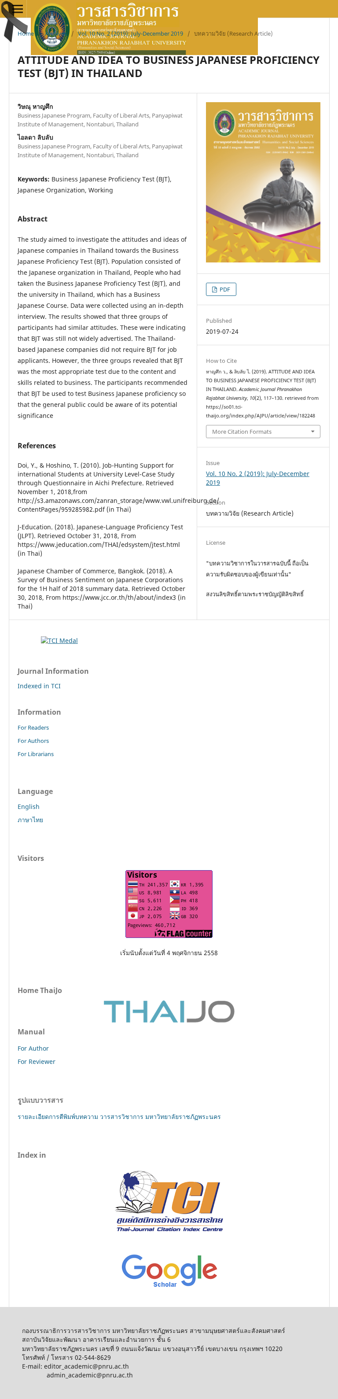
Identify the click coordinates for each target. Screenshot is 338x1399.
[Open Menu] (17, 9)
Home (26, 33)
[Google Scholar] (169, 1288)
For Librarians (36, 754)
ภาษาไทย (30, 820)
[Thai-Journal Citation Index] (169, 1238)
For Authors (33, 741)
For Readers (33, 727)
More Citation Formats (242, 432)
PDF (224, 289)
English (29, 806)
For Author (33, 1048)
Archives (56, 33)
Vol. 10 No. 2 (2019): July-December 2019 (130, 33)
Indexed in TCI (39, 686)
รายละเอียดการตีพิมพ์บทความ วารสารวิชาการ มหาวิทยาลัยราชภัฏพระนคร (119, 1116)
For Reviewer (36, 1061)
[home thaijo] (169, 1020)
